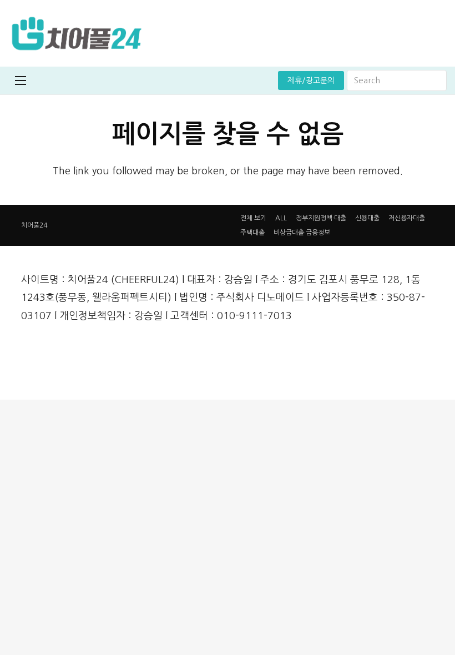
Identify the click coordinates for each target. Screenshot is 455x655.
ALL (281, 218)
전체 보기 (253, 218)
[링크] (76, 33)
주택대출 (252, 232)
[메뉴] (20, 80)
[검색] (436, 80)
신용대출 (367, 218)
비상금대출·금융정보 (302, 232)
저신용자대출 (406, 218)
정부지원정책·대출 (321, 218)
